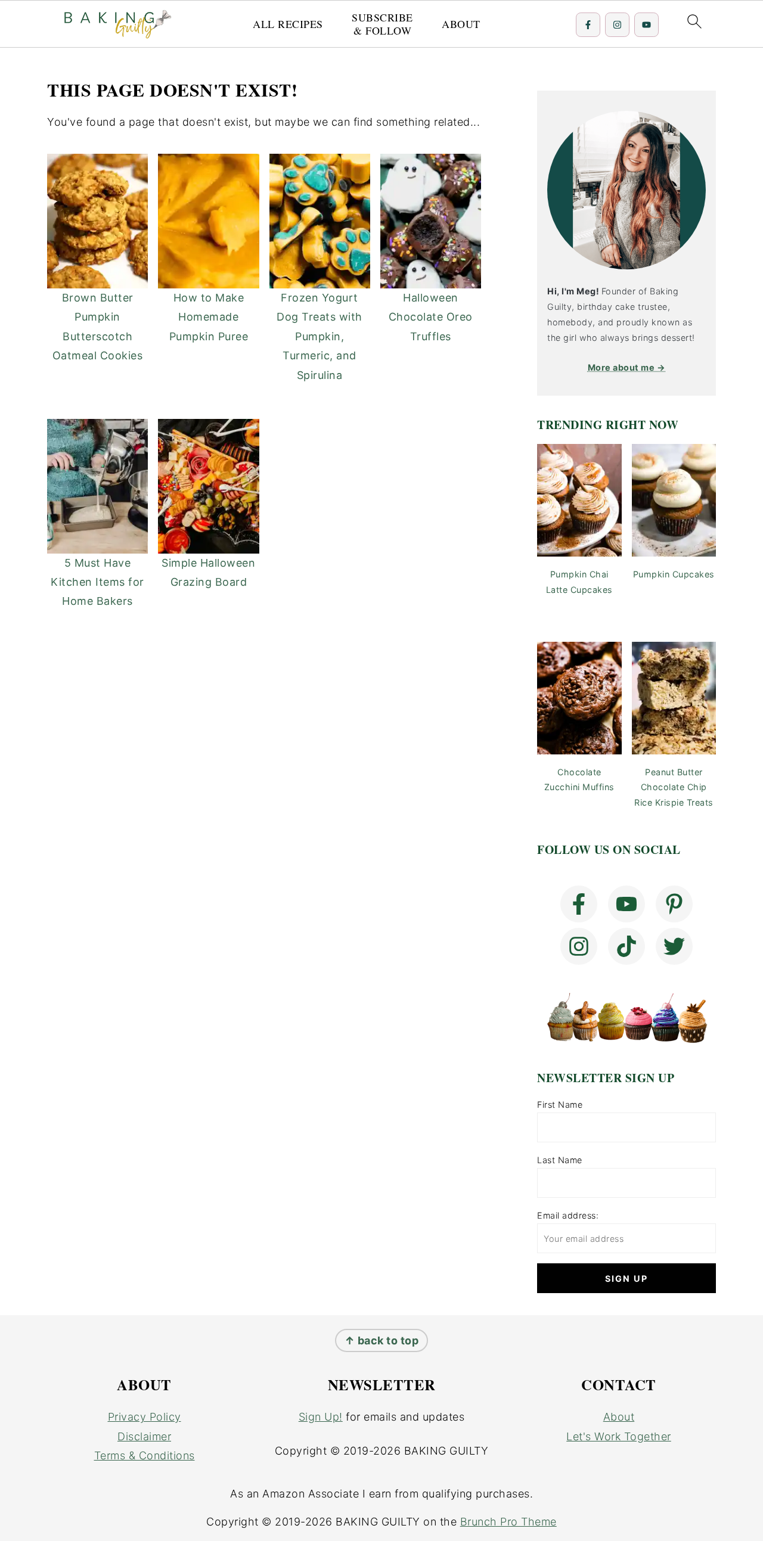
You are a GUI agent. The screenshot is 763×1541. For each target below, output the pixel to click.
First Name (559, 1104)
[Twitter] (674, 946)
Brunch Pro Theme (508, 1521)
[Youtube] (646, 25)
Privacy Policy (144, 1416)
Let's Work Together (618, 1436)
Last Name (559, 1160)
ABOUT (461, 24)
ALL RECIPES (288, 24)
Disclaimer (144, 1436)
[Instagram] (617, 25)
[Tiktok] (626, 946)
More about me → (627, 367)
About (619, 1416)
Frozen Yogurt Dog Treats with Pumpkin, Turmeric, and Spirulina (319, 336)
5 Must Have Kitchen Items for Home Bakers (97, 582)
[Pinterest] (674, 904)
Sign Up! (321, 1416)
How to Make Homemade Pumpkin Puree (209, 317)
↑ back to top (382, 1340)
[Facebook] (588, 25)
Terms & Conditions (144, 1455)
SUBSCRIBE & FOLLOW (382, 24)
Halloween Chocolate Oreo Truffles (431, 317)
